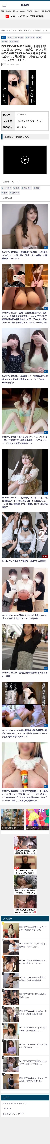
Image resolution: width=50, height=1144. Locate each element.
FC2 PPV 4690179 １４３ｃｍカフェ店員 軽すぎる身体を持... (33, 1079)
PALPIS (29, 11)
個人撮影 (31, 37)
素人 (11, 37)
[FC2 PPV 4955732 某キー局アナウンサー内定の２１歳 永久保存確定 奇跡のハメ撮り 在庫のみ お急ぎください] (25, 922)
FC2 (2, 11)
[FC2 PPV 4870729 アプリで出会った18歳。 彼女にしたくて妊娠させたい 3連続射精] (25, 939)
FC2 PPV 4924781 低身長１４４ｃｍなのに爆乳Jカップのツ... (33, 962)
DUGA (15, 11)
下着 (5, 41)
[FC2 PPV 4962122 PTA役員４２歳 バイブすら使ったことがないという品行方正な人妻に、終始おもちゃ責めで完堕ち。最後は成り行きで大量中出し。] (25, 1040)
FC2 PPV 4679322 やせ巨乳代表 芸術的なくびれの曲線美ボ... (33, 978)
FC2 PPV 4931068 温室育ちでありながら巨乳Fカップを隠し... (33, 1062)
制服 (40, 37)
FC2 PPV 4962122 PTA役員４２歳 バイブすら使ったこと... (34, 1046)
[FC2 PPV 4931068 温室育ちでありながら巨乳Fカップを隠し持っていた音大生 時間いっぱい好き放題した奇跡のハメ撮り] (25, 1057)
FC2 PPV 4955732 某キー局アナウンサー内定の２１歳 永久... (33, 928)
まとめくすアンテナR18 (13, 1114)
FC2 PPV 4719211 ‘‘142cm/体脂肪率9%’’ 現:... (32, 995)
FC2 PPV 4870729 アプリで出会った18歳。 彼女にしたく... (33, 945)
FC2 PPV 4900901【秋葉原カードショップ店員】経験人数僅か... (33, 1012)
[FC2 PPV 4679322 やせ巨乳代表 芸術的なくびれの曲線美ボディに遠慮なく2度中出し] (25, 973)
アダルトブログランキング (14, 1103)
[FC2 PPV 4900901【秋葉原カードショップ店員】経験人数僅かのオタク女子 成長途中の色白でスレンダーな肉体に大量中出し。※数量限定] (25, 1006)
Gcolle (37, 11)
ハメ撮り (20, 37)
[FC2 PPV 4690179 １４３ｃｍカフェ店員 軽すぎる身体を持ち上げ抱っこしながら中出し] (25, 1073)
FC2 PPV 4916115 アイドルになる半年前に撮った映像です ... (33, 1029)
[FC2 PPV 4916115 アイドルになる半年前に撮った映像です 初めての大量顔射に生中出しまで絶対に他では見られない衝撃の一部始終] (25, 1023)
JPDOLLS (6, 1108)
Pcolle (8, 11)
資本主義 (15, 41)
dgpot (22, 11)
